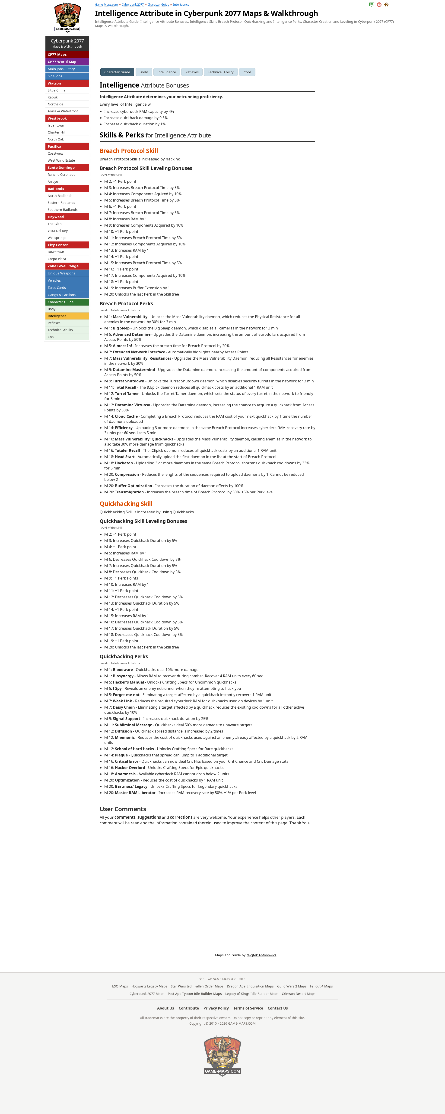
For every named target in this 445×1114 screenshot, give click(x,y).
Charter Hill (57, 132)
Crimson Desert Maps (298, 993)
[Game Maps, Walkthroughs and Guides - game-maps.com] (222, 1055)
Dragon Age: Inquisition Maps (250, 986)
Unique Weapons (61, 273)
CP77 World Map (62, 61)
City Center (58, 244)
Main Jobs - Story (61, 68)
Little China (56, 90)
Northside (55, 104)
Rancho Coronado (61, 174)
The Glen (55, 223)
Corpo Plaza (57, 259)
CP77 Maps (57, 54)
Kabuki (53, 97)
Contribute (189, 1008)
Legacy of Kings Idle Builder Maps (251, 993)
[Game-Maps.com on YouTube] (379, 4)
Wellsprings (57, 237)
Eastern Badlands (61, 202)
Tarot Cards (57, 287)
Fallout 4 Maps (321, 986)
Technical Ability (221, 72)
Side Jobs (55, 76)
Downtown (56, 252)
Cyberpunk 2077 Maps (147, 993)
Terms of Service (248, 1008)
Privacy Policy (216, 1008)
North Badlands (60, 195)
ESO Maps (120, 986)
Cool (247, 72)
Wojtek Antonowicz (262, 955)
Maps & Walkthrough (67, 43)
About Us (165, 1008)
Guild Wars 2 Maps (292, 986)
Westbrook (57, 118)
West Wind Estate (61, 160)
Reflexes (192, 72)
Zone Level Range (63, 266)
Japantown (56, 125)
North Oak (56, 139)
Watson (54, 83)
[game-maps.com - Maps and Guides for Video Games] (67, 17)
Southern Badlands (63, 209)
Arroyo (53, 181)
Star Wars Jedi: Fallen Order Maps (197, 986)
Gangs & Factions (62, 294)
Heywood (56, 216)
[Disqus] (207, 885)
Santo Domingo (61, 167)
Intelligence (166, 72)
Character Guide (117, 72)
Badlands (56, 188)
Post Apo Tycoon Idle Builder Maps (195, 993)
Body (144, 72)
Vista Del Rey (58, 230)
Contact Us (278, 1008)
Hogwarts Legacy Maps (149, 986)
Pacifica (54, 146)
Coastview (55, 153)
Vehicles (54, 280)
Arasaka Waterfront (63, 111)
